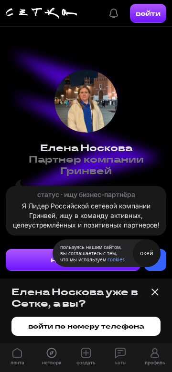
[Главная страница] (41, 13)
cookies (116, 259)
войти (148, 13)
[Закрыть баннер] (155, 292)
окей (146, 253)
